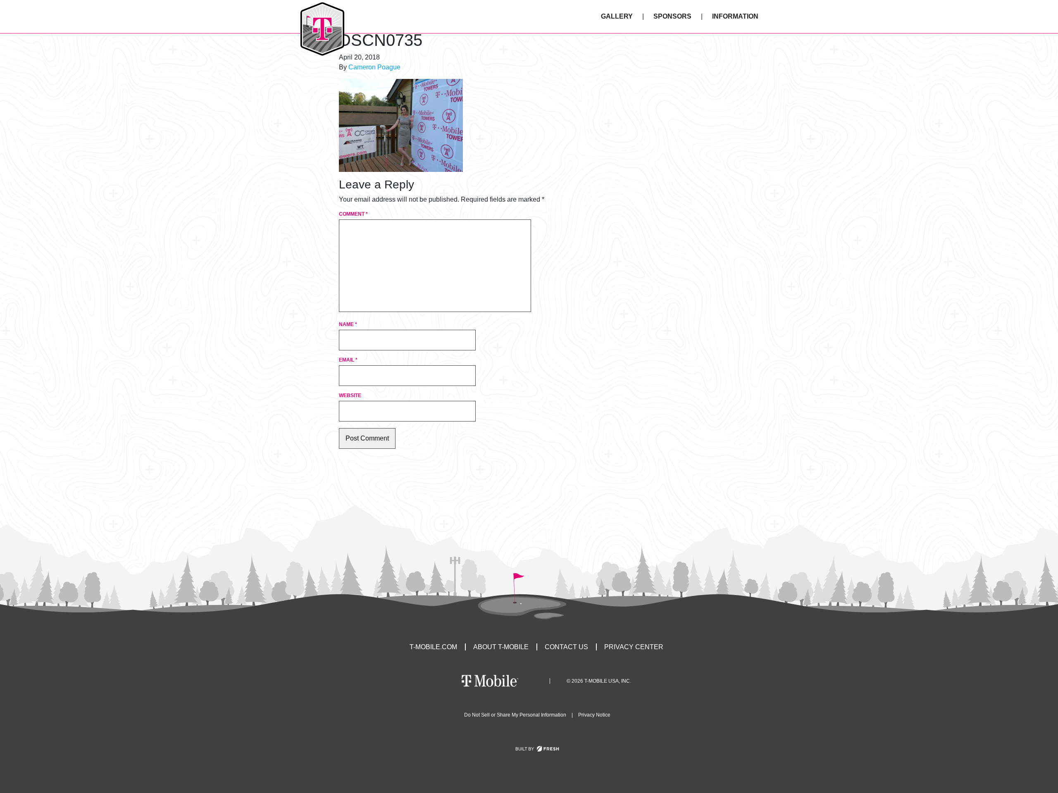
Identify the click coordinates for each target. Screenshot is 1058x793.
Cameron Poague (374, 67)
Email (348, 360)
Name (348, 324)
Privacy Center (633, 646)
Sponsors (672, 16)
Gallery (617, 16)
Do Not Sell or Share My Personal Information (515, 715)
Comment (353, 214)
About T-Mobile (501, 646)
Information (735, 16)
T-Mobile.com (433, 646)
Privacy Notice (594, 715)
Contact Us (566, 646)
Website (350, 395)
